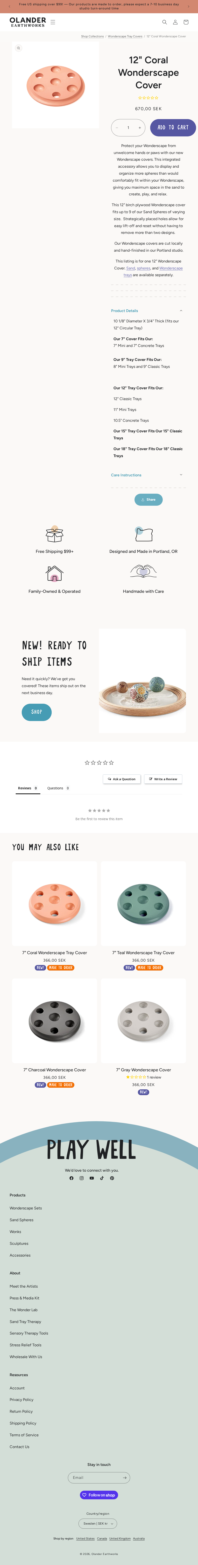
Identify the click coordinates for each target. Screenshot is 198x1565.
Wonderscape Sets (26, 1208)
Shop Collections (92, 36)
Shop (36, 712)
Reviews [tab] (24, 788)
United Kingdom (120, 1538)
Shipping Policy (23, 1423)
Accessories (20, 1255)
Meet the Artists (24, 1286)
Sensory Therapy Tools (29, 1333)
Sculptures (19, 1243)
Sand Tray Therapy (25, 1321)
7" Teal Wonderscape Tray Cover (143, 952)
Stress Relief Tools (25, 1345)
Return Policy (21, 1411)
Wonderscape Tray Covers (125, 36)
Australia (139, 1538)
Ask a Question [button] (124, 779)
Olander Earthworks (105, 1554)
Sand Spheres (21, 1220)
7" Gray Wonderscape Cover (143, 1070)
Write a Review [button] (165, 779)
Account (17, 1388)
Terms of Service (24, 1435)
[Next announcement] (188, 6)
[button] (53, 22)
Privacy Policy (21, 1399)
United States (85, 1538)
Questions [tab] (55, 788)
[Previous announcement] (9, 6)
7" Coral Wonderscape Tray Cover (54, 952)
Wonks (15, 1231)
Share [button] (151, 500)
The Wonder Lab (23, 1310)
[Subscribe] (124, 1477)
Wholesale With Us (26, 1356)
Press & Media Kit (24, 1298)
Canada (102, 1538)
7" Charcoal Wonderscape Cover (54, 1070)
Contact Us (19, 1446)
